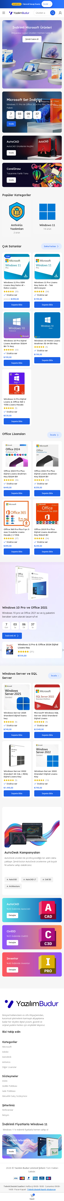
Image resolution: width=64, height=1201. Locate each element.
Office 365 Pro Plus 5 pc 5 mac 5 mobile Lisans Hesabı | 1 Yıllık (16, 532)
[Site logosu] (19, 12)
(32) (16, 350)
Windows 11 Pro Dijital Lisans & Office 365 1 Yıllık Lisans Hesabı (15, 402)
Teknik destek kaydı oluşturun (41, 1189)
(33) (47, 480)
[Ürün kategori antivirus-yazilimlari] (17, 219)
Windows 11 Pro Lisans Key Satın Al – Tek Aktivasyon (45, 285)
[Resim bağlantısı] (32, 1003)
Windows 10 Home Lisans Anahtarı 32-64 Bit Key (47, 342)
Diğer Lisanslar (9, 1067)
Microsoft (7, 1046)
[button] (17, 305)
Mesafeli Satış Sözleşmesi (14, 1096)
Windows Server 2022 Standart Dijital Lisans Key (45, 774)
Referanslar (7, 1109)
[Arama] (52, 12)
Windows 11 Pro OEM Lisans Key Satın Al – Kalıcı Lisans (14, 285)
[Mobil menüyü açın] (4, 13)
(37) (16, 538)
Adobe (5, 1051)
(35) (16, 292)
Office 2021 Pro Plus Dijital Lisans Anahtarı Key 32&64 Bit (45, 474)
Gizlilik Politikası (9, 1086)
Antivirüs (6, 1062)
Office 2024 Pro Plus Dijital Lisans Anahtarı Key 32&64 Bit (15, 474)
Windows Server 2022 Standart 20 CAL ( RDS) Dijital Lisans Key (16, 774)
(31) (32, 651)
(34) (47, 292)
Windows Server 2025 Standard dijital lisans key (15, 715)
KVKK (4, 1080)
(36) (16, 480)
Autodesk (6, 1056)
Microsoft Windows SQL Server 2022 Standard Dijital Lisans (46, 715)
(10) (47, 780)
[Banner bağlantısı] (32, 112)
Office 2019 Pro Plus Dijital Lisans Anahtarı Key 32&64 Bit (45, 532)
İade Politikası (8, 1091)
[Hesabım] (60, 13)
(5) (46, 347)
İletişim (5, 1115)
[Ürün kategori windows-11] (47, 217)
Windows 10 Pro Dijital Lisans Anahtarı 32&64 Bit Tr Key (15, 343)
